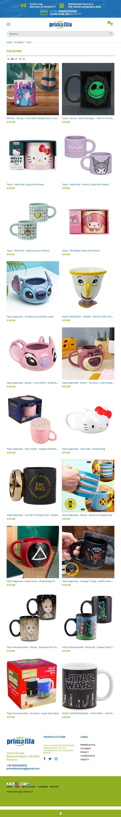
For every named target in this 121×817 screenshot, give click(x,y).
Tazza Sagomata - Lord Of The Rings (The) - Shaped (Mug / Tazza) (33, 515)
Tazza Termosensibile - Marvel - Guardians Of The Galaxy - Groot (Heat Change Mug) (33, 647)
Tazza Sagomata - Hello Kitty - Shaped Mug (83, 448)
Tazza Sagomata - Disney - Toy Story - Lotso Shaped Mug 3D (88, 382)
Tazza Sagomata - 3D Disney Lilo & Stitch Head (30, 316)
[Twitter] (50, 759)
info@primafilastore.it (45, 791)
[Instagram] (56, 759)
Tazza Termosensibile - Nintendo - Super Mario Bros (33, 713)
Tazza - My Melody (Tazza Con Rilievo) (80, 250)
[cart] (111, 24)
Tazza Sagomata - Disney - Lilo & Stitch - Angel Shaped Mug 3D (33, 382)
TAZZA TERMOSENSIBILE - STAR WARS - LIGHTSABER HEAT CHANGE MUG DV (88, 713)
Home (9, 42)
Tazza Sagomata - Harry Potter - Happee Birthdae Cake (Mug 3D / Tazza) (33, 448)
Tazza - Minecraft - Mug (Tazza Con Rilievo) (28, 250)
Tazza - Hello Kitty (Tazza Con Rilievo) (25, 184)
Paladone (18, 42)
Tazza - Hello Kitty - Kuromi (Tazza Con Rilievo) (85, 184)
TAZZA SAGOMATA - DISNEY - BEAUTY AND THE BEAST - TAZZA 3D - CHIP (88, 316)
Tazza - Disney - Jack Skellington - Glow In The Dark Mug (88, 118)
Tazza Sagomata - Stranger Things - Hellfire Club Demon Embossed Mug (88, 581)
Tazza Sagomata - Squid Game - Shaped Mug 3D (31, 581)
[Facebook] (44, 759)
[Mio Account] (60, 813)
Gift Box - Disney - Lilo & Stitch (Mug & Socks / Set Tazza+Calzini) (33, 118)
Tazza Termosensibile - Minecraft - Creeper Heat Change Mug (88, 647)
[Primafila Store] (60, 24)
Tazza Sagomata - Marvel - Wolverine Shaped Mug (87, 515)
